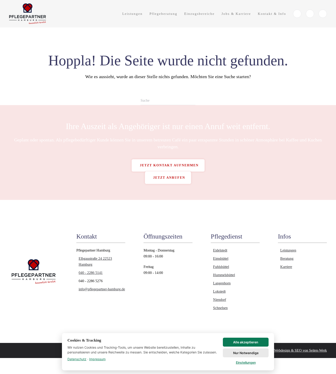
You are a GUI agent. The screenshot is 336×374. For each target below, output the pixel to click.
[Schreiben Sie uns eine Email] (310, 14)
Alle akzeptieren (245, 342)
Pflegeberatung (163, 14)
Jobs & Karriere (236, 14)
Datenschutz (76, 359)
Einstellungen (246, 362)
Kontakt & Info (272, 14)
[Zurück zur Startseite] (28, 13)
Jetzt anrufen (169, 177)
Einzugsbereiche (199, 14)
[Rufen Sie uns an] (297, 14)
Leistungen (132, 14)
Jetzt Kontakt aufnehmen (169, 165)
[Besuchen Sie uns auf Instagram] (323, 14)
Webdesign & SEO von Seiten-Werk (300, 350)
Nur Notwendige (246, 353)
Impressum (97, 359)
